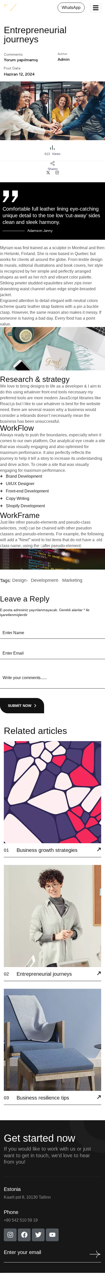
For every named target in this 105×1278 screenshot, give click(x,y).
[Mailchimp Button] (94, 1254)
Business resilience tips (43, 1098)
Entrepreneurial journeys (44, 974)
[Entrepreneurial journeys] (99, 974)
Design (19, 580)
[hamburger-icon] (95, 8)
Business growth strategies (47, 850)
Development (44, 580)
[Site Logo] (20, 7)
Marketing (72, 580)
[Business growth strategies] (99, 850)
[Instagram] (10, 1234)
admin (64, 59)
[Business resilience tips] (99, 1098)
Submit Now (19, 706)
